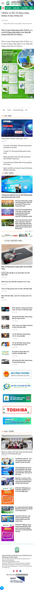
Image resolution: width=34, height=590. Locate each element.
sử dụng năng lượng (18, 110)
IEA (26, 110)
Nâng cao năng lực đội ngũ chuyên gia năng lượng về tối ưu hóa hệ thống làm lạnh (16, 453)
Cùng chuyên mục (14, 240)
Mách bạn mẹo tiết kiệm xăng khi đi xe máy (15, 282)
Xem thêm (29, 231)
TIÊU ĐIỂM (9, 173)
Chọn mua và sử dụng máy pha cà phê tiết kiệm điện (22, 326)
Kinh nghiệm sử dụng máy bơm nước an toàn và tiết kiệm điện (22, 309)
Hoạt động (24, 8)
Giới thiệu (8, 8)
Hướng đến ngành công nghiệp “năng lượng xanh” (17, 23)
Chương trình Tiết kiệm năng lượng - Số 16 (14, 138)
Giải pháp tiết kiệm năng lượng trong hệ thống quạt (22, 361)
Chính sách (16, 8)
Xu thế (9, 110)
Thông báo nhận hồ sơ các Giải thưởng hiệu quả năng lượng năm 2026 (16, 196)
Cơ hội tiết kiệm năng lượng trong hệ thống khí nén (21, 344)
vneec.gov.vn (21, 566)
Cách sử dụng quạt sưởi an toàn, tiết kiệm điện (16, 289)
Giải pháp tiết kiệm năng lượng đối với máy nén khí (22, 317)
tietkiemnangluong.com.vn (13, 566)
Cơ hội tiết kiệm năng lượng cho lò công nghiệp (21, 335)
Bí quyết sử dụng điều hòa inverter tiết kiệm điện (20, 352)
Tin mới (7, 116)
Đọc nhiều (9, 431)
